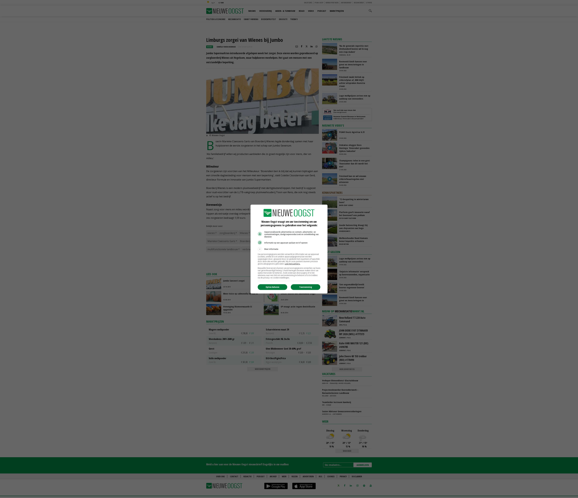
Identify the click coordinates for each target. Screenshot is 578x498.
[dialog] (289, 249)
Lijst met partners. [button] (292, 264)
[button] (289, 249)
